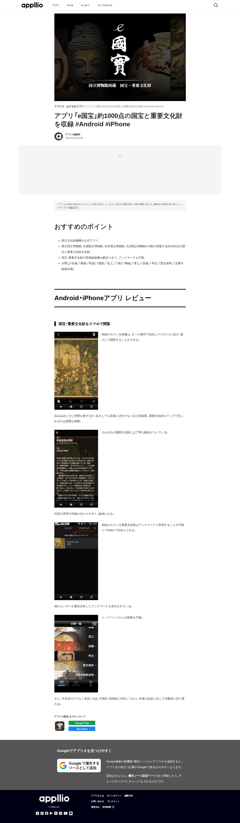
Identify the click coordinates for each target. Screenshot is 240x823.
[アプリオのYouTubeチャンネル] (66, 813)
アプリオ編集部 (72, 134)
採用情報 (107, 807)
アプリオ (59, 106)
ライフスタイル (104, 5)
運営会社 (95, 807)
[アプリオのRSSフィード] (60, 813)
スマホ (70, 5)
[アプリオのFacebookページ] (46, 813)
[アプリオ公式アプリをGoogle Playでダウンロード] (51, 813)
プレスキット (113, 801)
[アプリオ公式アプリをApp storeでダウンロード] (56, 813)
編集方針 (73, 207)
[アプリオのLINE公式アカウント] (71, 813)
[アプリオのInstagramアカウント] (42, 813)
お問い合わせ (97, 801)
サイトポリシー (114, 795)
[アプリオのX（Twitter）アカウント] (37, 813)
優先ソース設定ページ (142, 775)
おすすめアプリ (75, 106)
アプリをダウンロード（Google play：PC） (82, 723)
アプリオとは (97, 795)
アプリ (56, 5)
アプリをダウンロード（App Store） (82, 729)
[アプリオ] (32, 5)
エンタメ (85, 5)
